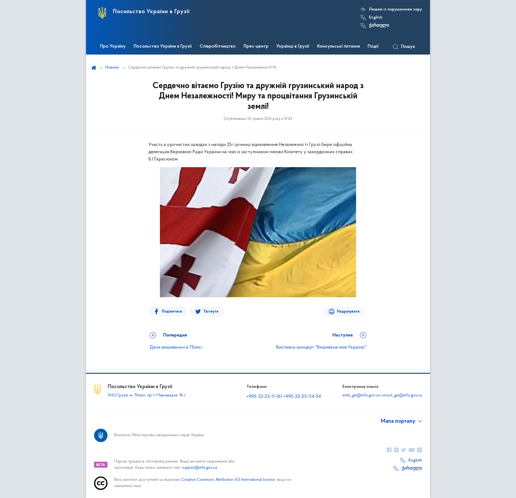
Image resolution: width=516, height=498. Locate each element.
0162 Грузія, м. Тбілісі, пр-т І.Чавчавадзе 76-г (147, 395)
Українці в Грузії (292, 46)
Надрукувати (348, 312)
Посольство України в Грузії (163, 46)
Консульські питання (338, 46)
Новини (112, 67)
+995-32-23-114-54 (302, 396)
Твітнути (210, 312)
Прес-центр (255, 46)
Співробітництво (218, 46)
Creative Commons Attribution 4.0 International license (228, 480)
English (375, 17)
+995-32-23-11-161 (264, 396)
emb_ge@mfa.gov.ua (361, 395)
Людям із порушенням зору (395, 9)
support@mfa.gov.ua (199, 468)
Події (373, 46)
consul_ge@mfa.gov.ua (401, 395)
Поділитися (172, 312)
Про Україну (113, 46)
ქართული (379, 25)
